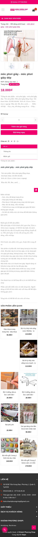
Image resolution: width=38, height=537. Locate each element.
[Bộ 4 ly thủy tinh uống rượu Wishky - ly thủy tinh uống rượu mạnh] (28, 317)
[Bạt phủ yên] (9, 412)
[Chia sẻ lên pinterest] (15, 141)
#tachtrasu (12, 525)
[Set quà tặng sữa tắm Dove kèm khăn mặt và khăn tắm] (28, 413)
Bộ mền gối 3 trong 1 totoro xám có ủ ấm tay (28, 462)
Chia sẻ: (4, 141)
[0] (33, 10)
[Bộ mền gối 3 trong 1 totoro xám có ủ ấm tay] (28, 447)
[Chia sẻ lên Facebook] (9, 141)
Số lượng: (4, 114)
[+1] (18, 141)
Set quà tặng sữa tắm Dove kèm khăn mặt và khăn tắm (28, 428)
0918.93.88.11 (8, 491)
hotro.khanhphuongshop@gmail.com (16, 501)
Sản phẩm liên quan (11, 306)
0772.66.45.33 (20, 491)
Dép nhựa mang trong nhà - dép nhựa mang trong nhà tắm (9, 331)
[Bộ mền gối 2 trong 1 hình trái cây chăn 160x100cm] (9, 445)
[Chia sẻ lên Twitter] (12, 141)
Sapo (24, 535)
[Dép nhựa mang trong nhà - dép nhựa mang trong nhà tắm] (9, 318)
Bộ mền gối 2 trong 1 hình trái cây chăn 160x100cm (9, 458)
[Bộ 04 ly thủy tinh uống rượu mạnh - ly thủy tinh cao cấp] (28, 349)
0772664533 (22, 2)
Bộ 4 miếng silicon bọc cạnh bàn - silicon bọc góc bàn (9, 394)
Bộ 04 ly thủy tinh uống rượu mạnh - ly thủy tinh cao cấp (28, 363)
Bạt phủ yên (9, 424)
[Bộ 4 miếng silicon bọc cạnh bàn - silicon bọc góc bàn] (9, 380)
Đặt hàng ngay (19, 132)
